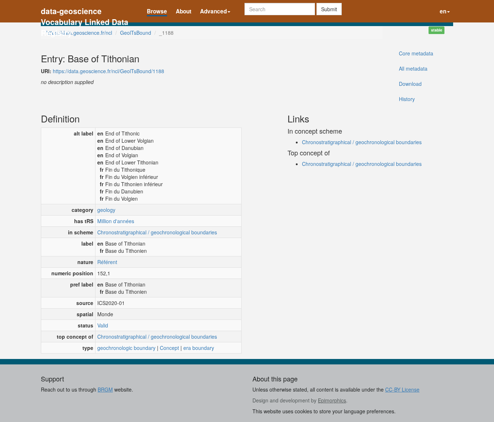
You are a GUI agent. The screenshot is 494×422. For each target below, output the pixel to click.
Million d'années (115, 221)
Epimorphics (332, 400)
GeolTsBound (135, 32)
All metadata (413, 68)
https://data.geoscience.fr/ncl (79, 32)
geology (106, 209)
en (443, 11)
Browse (157, 11)
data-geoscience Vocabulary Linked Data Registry (84, 11)
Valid (102, 325)
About (183, 11)
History (407, 99)
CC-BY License (402, 389)
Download (410, 83)
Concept (169, 347)
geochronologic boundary (126, 347)
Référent (107, 262)
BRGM (105, 389)
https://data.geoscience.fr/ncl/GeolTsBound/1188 (108, 71)
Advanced (213, 11)
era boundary (198, 347)
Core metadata (416, 53)
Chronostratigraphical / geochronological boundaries (157, 232)
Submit (329, 9)
